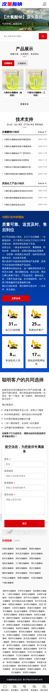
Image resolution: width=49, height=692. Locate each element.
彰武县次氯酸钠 (30, 638)
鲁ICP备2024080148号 (33, 679)
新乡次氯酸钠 (37, 553)
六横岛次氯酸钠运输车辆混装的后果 (18, 139)
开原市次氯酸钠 (24, 590)
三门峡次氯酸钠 (22, 563)
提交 (24, 523)
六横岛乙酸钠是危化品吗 (14, 204)
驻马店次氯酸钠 (22, 553)
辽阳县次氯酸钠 (28, 635)
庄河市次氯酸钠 (28, 662)
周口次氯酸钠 (37, 563)
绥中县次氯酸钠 (18, 669)
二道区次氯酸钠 (13, 594)
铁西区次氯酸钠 (13, 624)
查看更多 (24, 104)
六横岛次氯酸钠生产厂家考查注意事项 (18, 153)
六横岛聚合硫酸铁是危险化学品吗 (18, 190)
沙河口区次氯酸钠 (35, 652)
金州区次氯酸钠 (13, 645)
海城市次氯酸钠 (28, 594)
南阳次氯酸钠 (21, 568)
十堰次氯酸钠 (7, 582)
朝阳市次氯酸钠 (9, 590)
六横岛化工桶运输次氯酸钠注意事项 (18, 167)
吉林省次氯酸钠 (23, 621)
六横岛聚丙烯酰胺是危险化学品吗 (18, 197)
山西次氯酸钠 (7, 553)
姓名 (6, 458)
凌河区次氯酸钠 (30, 604)
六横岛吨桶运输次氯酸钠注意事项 (18, 173)
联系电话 (8, 470)
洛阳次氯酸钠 (7, 563)
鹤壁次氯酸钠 (23, 577)
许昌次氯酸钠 (37, 577)
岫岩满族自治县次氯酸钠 (28, 665)
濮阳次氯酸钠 (7, 572)
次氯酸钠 (8, 63)
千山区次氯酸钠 (22, 655)
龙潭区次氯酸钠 (10, 614)
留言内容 (8, 494)
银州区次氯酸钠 (18, 652)
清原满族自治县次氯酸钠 (32, 617)
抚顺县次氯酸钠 (25, 614)
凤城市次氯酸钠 (34, 607)
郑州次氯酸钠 (21, 572)
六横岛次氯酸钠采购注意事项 (16, 160)
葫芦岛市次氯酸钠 (31, 597)
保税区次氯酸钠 (15, 648)
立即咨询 (16, 298)
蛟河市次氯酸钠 (38, 655)
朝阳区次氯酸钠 (25, 658)
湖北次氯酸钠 (21, 548)
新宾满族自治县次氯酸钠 (22, 600)
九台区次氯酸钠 (10, 631)
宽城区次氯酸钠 (34, 669)
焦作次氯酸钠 (7, 558)
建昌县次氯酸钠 (30, 648)
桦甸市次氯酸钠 (17, 641)
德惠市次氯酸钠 (38, 628)
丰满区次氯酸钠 (13, 635)
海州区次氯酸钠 (13, 662)
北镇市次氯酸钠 (28, 645)
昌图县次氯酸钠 (15, 604)
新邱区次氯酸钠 (25, 631)
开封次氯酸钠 (35, 572)
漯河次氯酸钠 (21, 558)
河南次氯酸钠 (7, 548)
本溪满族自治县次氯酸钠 (32, 624)
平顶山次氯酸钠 (8, 577)
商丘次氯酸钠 (35, 568)
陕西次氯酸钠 (35, 548)
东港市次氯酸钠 (15, 597)
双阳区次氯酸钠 (29, 672)
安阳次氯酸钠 (35, 558)
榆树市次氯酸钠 (13, 617)
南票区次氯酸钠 (10, 658)
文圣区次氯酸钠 (18, 607)
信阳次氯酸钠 (7, 568)
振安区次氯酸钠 (22, 628)
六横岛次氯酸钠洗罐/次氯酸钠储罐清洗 (18, 146)
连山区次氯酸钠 (20, 611)
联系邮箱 (8, 482)
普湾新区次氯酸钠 (37, 611)
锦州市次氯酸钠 (15, 638)
